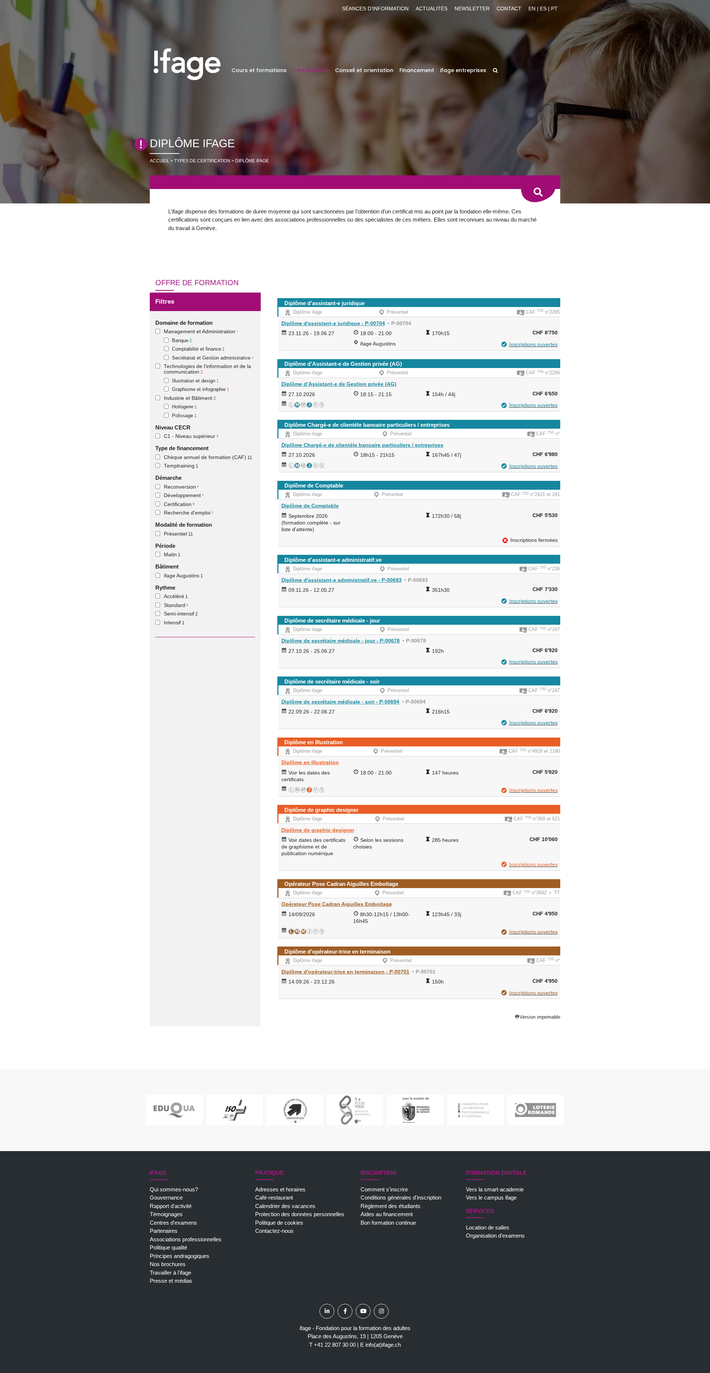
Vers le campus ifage (491, 1197)
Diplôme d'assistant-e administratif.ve (333, 560)
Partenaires (164, 1231)
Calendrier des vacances (285, 1206)
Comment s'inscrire (384, 1189)
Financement (416, 70)
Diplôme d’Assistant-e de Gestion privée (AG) (343, 364)
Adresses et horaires (280, 1189)
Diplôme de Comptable (313, 485)
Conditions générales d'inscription (401, 1197)
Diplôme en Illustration (313, 742)
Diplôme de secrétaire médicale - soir (332, 681)
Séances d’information (375, 8)
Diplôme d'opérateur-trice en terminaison (337, 951)
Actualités (431, 8)
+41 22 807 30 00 (335, 1345)
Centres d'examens (173, 1222)
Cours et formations (259, 70)
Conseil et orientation (364, 70)
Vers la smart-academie (495, 1189)
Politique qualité (168, 1247)
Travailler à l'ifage (170, 1272)
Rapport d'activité (171, 1206)
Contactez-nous (274, 1231)
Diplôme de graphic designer (321, 810)
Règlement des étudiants (390, 1206)
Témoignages (166, 1214)
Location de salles (487, 1227)
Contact (509, 8)
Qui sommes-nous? (174, 1189)
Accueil (159, 160)
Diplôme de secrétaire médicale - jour (332, 620)
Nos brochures (168, 1264)
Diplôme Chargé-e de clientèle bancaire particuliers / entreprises (367, 425)
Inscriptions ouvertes (533, 344)
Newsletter (472, 8)
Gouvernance (166, 1197)
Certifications (311, 70)
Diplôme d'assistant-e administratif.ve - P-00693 (341, 580)
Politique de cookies (279, 1222)
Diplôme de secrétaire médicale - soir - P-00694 (340, 702)
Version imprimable (540, 1017)
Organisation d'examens (495, 1235)
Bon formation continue (388, 1222)
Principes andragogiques (179, 1256)
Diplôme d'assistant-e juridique (324, 303)
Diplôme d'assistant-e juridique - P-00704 (333, 323)
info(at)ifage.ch (383, 1345)
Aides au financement (387, 1214)
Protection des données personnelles (299, 1214)
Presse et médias (171, 1281)
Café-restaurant (274, 1197)
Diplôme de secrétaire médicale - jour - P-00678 (340, 641)
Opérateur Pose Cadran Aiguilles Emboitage (341, 884)
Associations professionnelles (186, 1239)
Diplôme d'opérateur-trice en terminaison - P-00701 (345, 972)
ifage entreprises (463, 70)
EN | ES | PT (543, 8)
